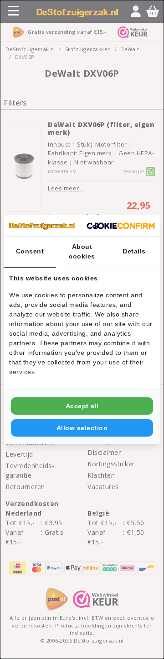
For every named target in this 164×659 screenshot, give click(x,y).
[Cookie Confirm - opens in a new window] (121, 226)
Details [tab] (134, 251)
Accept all (82, 406)
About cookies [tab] (82, 251)
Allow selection (82, 428)
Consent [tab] (30, 251)
